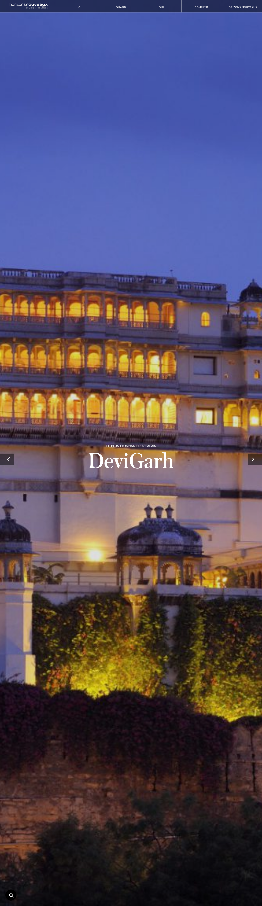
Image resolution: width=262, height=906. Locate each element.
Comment (201, 7)
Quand (121, 7)
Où (80, 7)
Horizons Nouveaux (242, 7)
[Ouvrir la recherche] (10, 895)
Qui (161, 7)
